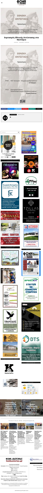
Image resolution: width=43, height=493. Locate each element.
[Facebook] (13, 474)
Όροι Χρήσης (39, 467)
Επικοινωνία (39, 469)
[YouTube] (15, 474)
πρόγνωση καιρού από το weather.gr (29, 394)
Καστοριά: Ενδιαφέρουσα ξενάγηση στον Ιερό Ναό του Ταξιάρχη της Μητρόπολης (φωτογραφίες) (21, 434)
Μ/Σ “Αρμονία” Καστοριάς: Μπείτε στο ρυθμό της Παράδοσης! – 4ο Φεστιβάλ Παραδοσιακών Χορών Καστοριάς (4, 436)
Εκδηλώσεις (21, 42)
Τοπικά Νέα (26, 42)
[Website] (10, 117)
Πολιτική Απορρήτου (37, 465)
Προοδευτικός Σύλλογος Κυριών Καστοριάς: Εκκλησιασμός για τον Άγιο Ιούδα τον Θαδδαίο (38, 435)
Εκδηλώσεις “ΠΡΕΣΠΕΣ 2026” (29, 432)
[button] (18, 132)
